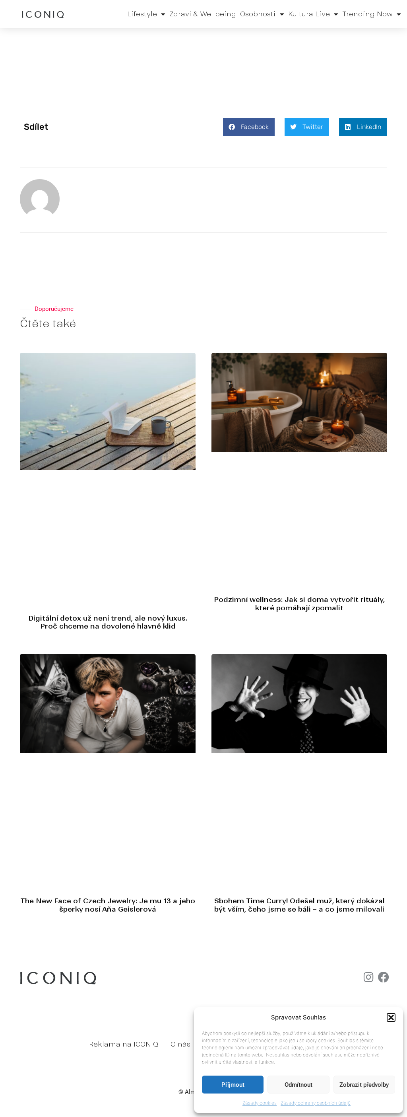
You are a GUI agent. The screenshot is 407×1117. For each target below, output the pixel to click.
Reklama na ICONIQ (123, 1044)
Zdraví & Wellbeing (202, 14)
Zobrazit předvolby (364, 1084)
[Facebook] (383, 977)
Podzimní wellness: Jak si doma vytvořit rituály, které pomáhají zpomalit (299, 603)
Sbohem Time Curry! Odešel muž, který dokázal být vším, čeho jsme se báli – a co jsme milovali (299, 904)
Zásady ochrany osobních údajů (316, 1103)
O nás (180, 1044)
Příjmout (232, 1084)
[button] (391, 1017)
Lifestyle (142, 14)
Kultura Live (309, 14)
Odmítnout (298, 1084)
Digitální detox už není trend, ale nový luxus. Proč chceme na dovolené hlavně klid (107, 622)
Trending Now (367, 14)
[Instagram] (368, 977)
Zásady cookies (259, 1103)
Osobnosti (258, 14)
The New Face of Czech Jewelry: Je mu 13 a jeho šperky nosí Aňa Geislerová (107, 904)
